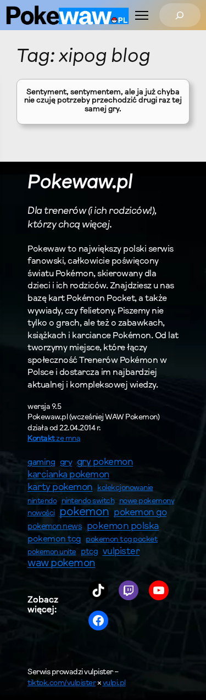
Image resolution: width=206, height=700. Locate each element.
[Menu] (142, 15)
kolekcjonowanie (125, 488)
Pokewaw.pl (79, 183)
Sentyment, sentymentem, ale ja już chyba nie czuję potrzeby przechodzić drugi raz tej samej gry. (103, 101)
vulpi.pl (114, 683)
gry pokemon (105, 463)
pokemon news (54, 527)
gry (66, 462)
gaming (41, 463)
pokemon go (140, 513)
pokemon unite (51, 552)
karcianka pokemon (68, 475)
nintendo (42, 501)
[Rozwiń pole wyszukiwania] (180, 15)
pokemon (84, 512)
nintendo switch (88, 501)
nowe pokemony (147, 501)
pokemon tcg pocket (122, 540)
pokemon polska (123, 527)
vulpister (121, 552)
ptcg (89, 552)
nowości (41, 513)
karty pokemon (60, 488)
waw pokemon (61, 564)
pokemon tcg (54, 539)
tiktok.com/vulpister (61, 683)
